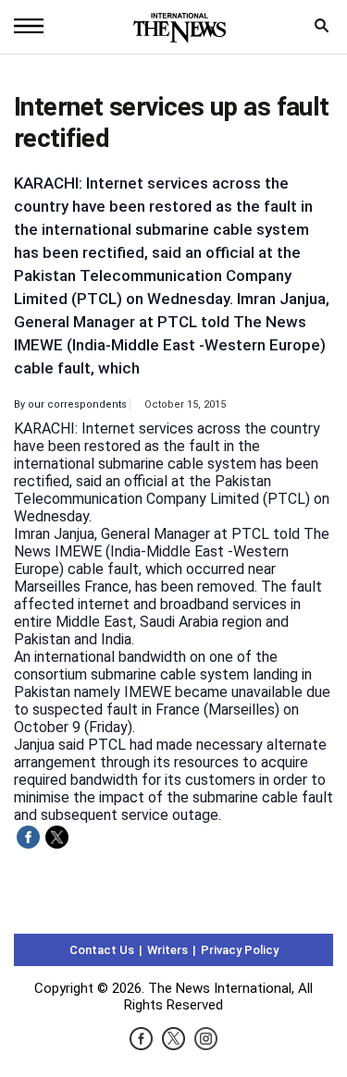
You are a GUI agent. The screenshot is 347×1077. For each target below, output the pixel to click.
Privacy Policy (240, 950)
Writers (167, 950)
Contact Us (101, 950)
